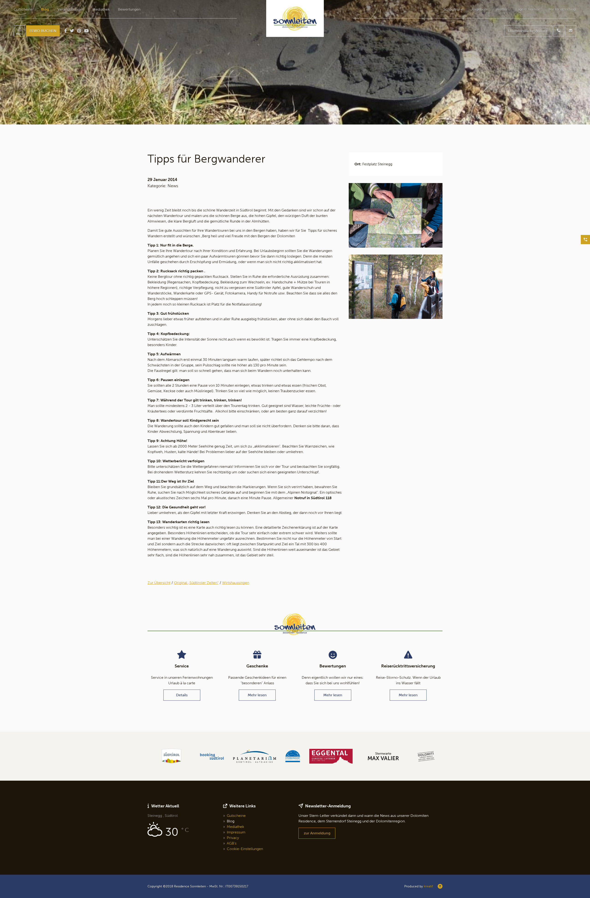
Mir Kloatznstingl (562, 9)
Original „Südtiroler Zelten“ (196, 583)
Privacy (233, 838)
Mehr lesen (257, 695)
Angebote (480, 9)
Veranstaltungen (70, 9)
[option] (295, 62)
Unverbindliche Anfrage (528, 31)
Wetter (501, 9)
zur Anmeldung (317, 833)
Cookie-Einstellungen (245, 849)
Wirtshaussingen (235, 583)
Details (182, 695)
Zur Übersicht (159, 583)
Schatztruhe (453, 9)
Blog (45, 9)
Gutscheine (23, 9)
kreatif (428, 886)
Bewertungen (129, 9)
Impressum (236, 832)
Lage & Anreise (528, 9)
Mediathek (101, 9)
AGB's (231, 843)
